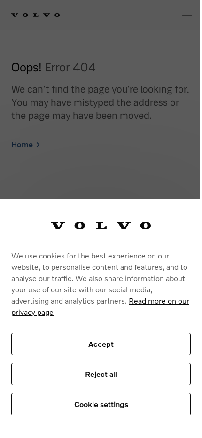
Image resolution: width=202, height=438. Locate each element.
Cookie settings (101, 403)
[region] (101, 318)
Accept (101, 343)
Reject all (101, 373)
